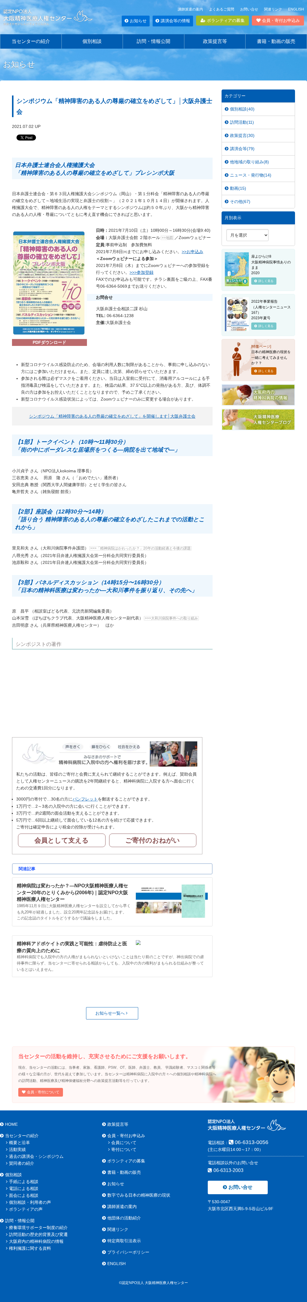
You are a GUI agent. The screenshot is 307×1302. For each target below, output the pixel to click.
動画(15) (238, 188)
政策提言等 (215, 41)
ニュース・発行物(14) (250, 175)
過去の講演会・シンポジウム (36, 1156)
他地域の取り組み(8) (249, 161)
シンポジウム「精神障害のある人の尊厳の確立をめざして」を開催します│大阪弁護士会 (112, 416)
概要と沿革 (19, 1142)
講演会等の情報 (175, 20)
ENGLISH (296, 9)
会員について (123, 1142)
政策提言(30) (242, 135)
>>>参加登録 (142, 272)
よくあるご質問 (221, 9)
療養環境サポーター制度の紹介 (38, 1227)
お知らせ (138, 20)
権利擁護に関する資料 (30, 1248)
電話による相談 (23, 1188)
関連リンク (273, 9)
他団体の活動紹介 (124, 1218)
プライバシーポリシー (128, 1252)
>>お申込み (192, 251)
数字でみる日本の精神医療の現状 (138, 1195)
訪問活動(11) (242, 122)
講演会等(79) (242, 148)
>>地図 (167, 238)
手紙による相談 (23, 1181)
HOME (11, 1124)
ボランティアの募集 (226, 20)
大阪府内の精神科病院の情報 (36, 1241)
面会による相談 (23, 1195)
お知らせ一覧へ (110, 1013)
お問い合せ (249, 9)
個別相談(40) (242, 109)
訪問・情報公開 (153, 41)
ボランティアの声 (26, 1209)
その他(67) (240, 201)
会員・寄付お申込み (281, 20)
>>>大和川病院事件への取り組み (171, 618)
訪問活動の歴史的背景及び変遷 (38, 1234)
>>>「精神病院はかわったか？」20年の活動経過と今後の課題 (140, 548)
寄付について (123, 1149)
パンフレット (85, 799)
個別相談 (92, 41)
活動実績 (17, 1149)
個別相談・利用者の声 (30, 1202)
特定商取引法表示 (124, 1240)
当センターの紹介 (31, 41)
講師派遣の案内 (190, 9)
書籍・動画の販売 (276, 41)
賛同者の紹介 (21, 1163)
